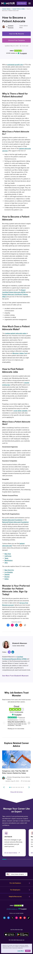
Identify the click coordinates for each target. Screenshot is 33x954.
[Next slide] (29, 787)
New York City (9, 570)
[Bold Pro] (9, 652)
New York (7, 554)
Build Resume (22, 3)
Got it (27, 951)
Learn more (21, 951)
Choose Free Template (16, 40)
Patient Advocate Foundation (12, 520)
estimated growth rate (15, 65)
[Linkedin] (12, 652)
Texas (6, 558)
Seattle (7, 574)
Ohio (6, 563)
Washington (8, 560)
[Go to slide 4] (14, 787)
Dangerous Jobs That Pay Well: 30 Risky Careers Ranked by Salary (15, 772)
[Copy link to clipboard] (25, 625)
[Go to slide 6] (18, 787)
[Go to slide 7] (19, 787)
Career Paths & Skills (18, 9)
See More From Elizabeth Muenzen (15, 676)
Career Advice (6, 9)
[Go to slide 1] (9, 787)
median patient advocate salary (16, 333)
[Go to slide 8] (21, 787)
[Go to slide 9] (23, 787)
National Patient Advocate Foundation (15, 522)
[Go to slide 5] (16, 787)
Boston (6, 577)
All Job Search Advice (10, 853)
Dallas (6, 579)
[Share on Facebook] (8, 625)
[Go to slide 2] (11, 787)
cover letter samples (20, 411)
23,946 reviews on (12, 909)
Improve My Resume (16, 34)
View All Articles (16, 792)
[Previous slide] (4, 787)
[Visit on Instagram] (12, 625)
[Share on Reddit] (20, 625)
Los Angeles (8, 572)
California (7, 556)
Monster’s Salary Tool (20, 353)
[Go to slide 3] (13, 787)
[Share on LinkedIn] (16, 625)
